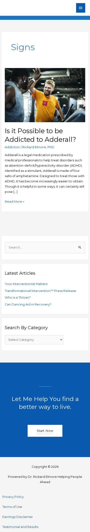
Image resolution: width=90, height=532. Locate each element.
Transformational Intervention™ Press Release (40, 291)
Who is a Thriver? (18, 297)
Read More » (14, 201)
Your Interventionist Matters (26, 284)
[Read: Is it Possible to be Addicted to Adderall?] (45, 95)
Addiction (12, 147)
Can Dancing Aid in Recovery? (28, 304)
